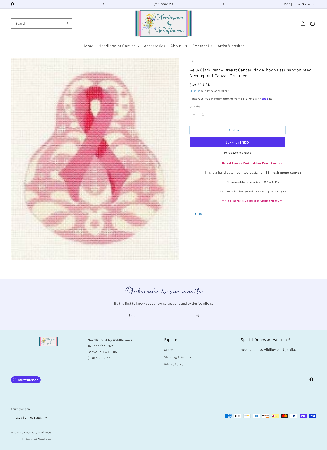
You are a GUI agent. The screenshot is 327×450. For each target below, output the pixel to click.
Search (169, 350)
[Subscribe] (198, 315)
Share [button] (199, 214)
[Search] (67, 23)
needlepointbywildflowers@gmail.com (271, 349)
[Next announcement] (224, 4)
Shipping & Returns (177, 357)
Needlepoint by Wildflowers (35, 432)
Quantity (195, 106)
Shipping (195, 90)
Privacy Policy (173, 364)
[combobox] (41, 23)
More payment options (237, 152)
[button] (118, 46)
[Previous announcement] (103, 4)
